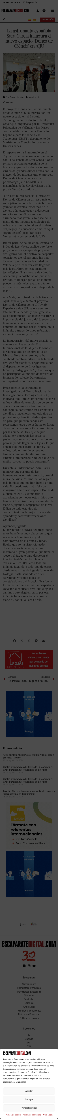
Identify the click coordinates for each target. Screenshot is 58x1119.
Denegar (29, 1099)
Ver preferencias (29, 1107)
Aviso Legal (47, 1114)
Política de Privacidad (32, 1114)
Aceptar (28, 1090)
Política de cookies (13, 1114)
